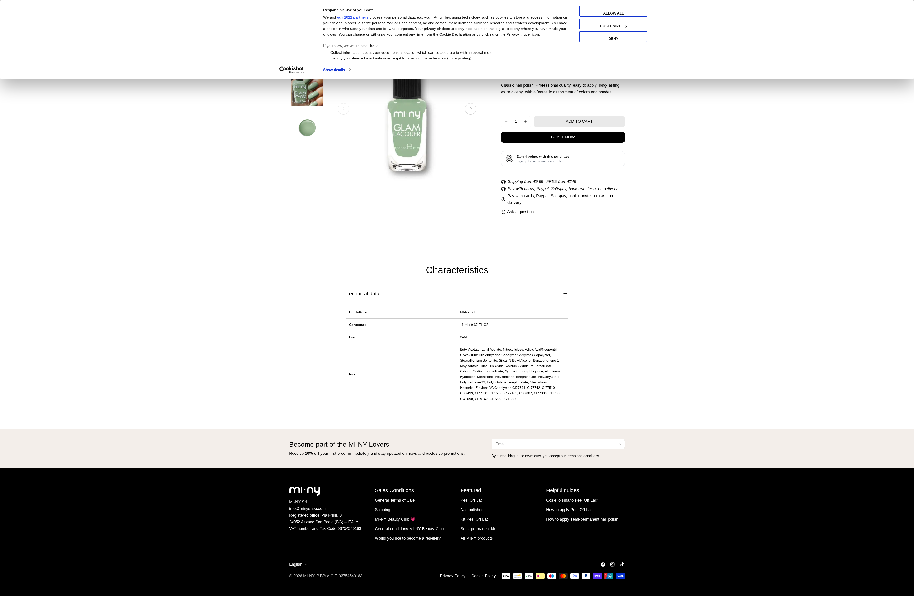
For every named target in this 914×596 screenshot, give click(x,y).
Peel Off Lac (472, 500)
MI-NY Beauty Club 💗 (395, 519)
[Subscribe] (619, 444)
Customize (610, 26)
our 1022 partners (352, 17)
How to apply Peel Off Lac (569, 510)
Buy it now (563, 137)
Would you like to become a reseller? (408, 538)
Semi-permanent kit (478, 529)
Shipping (382, 510)
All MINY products (477, 538)
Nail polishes (472, 510)
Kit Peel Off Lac (475, 519)
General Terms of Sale (395, 500)
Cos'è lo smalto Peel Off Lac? (572, 500)
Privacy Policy (453, 576)
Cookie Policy (483, 576)
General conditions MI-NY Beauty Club (409, 529)
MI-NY (308, 576)
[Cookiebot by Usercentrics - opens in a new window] (292, 69)
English (295, 564)
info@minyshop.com (307, 508)
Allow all (613, 13)
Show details (334, 70)
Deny (613, 39)
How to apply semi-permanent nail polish (582, 519)
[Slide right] (470, 109)
